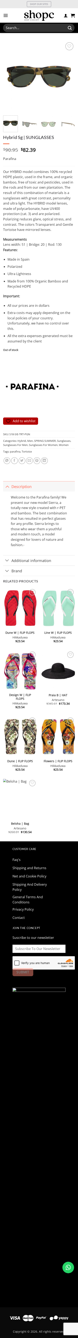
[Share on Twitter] (22, 460)
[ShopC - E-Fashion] (39, 15)
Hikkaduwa (20, 637)
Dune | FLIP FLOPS (20, 761)
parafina (15, 451)
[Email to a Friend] (29, 460)
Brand (16, 570)
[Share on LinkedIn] (44, 460)
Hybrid (21, 441)
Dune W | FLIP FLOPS (20, 633)
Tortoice (27, 451)
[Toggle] (7, 486)
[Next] (68, 77)
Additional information (31, 560)
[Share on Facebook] (14, 460)
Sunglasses (64, 441)
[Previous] (10, 77)
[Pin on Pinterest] (36, 460)
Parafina (9, 158)
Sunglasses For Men (15, 445)
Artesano (58, 700)
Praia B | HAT (58, 695)
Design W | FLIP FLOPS (20, 696)
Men (30, 441)
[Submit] (70, 28)
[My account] (66, 15)
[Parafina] (32, 386)
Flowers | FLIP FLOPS (58, 761)
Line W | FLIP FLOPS (58, 633)
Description (21, 486)
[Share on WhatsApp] (7, 460)
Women (64, 445)
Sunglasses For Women (43, 445)
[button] (5, 15)
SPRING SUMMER (45, 441)
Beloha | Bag (20, 823)
